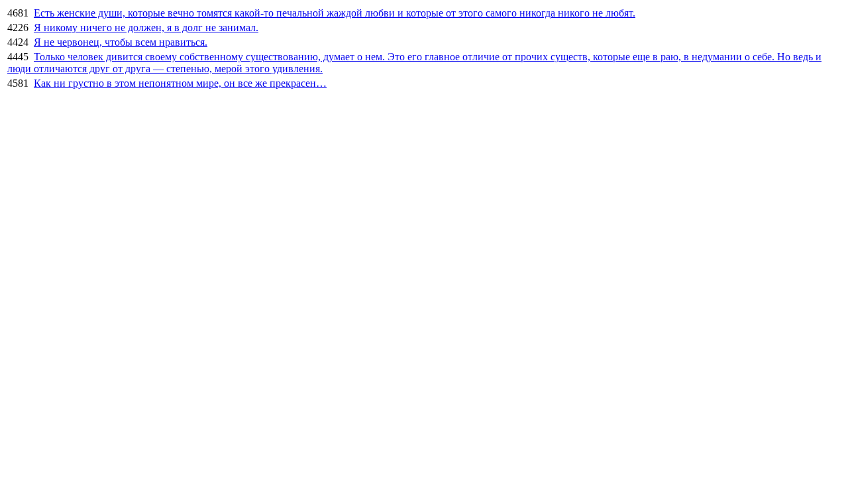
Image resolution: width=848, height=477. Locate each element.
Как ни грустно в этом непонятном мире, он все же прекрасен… (180, 83)
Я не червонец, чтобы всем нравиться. (120, 42)
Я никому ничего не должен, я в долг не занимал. (146, 27)
